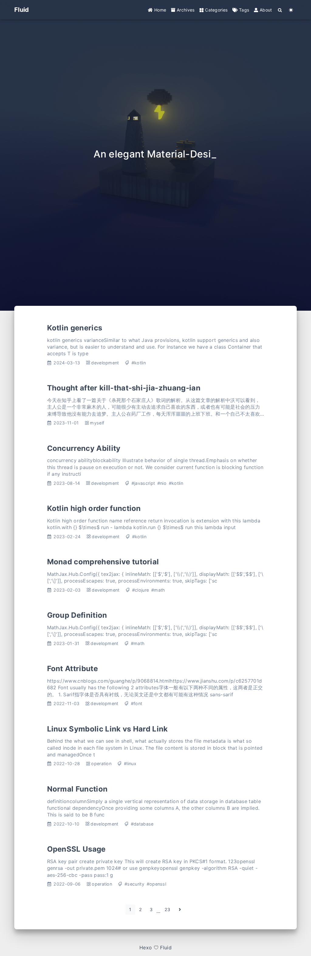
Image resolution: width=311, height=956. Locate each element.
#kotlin (139, 362)
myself (97, 422)
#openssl (156, 884)
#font (136, 703)
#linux (130, 763)
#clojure (140, 590)
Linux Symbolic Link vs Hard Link (107, 729)
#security (134, 884)
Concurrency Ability (84, 448)
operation (101, 763)
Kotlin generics (74, 327)
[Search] (280, 9)
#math (158, 590)
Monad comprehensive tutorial (103, 561)
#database (142, 823)
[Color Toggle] (291, 9)
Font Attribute (72, 668)
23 (167, 909)
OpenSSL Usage (76, 849)
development (105, 362)
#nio (161, 483)
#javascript (143, 483)
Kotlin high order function (94, 508)
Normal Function (77, 789)
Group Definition (77, 615)
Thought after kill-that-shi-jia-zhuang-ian (123, 387)
